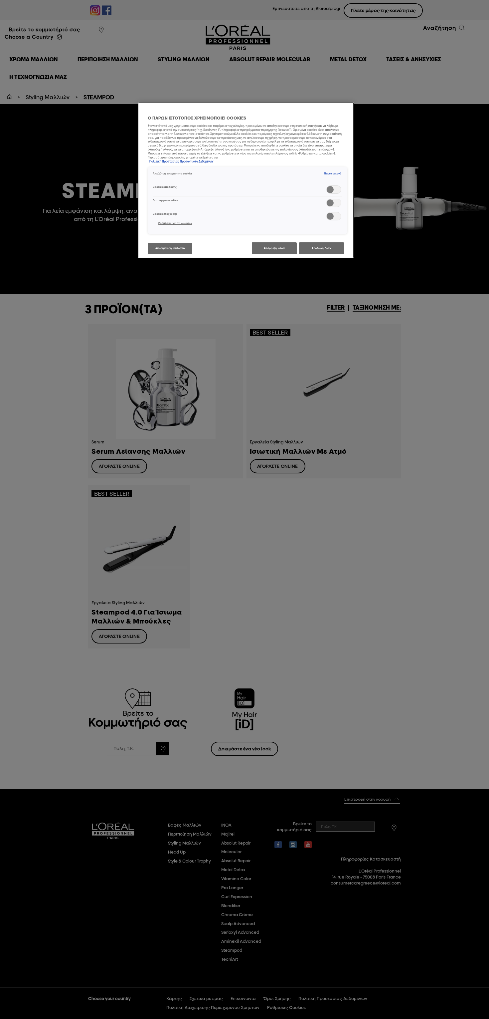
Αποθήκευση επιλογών (170, 248)
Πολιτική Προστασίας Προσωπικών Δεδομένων (181, 161)
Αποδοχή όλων (321, 248)
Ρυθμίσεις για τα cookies (175, 223)
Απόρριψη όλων (274, 248)
